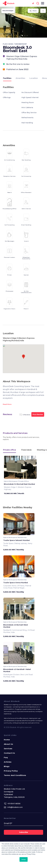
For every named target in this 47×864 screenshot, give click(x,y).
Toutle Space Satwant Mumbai (16, 540)
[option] (23, 22)
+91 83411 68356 (13, 804)
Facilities (7, 78)
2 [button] (22, 35)
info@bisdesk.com (15, 807)
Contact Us (9, 753)
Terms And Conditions (15, 775)
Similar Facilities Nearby (17, 507)
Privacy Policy (11, 771)
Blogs (7, 766)
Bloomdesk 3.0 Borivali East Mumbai (19, 484)
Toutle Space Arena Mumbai (15, 583)
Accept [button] (23, 859)
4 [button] (27, 35)
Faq (6, 757)
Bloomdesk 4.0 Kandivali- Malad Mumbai (17, 670)
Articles (8, 762)
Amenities (20, 78)
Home (7, 740)
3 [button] (24, 35)
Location (33, 78)
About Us (8, 744)
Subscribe (23, 832)
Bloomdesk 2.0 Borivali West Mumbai (15, 626)
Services (8, 748)
